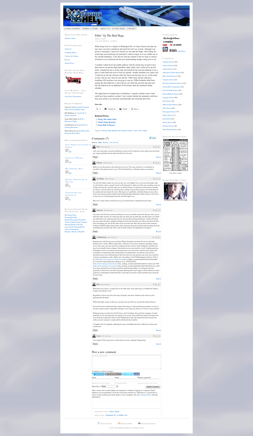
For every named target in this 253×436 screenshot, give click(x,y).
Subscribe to (96, 386)
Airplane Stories (168, 62)
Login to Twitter (127, 374)
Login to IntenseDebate (98, 374)
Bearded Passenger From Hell (75, 220)
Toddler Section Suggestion (73, 193)
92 (69, 199)
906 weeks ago (105, 147)
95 (69, 186)
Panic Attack (114, 411)
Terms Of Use (69, 63)
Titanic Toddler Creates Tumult (76, 222)
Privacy (67, 59)
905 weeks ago (112, 237)
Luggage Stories (168, 97)
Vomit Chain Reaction (107, 122)
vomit (139, 130)
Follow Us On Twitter (106, 423)
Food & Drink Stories (170, 90)
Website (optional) (144, 377)
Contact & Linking (71, 56)
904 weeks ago (105, 284)
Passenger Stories (169, 111)
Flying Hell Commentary (171, 87)
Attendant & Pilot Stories (172, 72)
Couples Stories (168, 79)
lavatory (130, 130)
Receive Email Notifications (147, 423)
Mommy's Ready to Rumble (75, 231)
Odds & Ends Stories (170, 104)
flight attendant (112, 130)
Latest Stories (72, 29)
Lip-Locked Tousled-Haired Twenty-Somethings (74, 228)
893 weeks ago (106, 336)
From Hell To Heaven (106, 125)
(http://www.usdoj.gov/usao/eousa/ (110, 259)
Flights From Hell (126, 16)
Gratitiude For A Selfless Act (116, 415)
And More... (182, 51)
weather (144, 130)
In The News (119, 29)
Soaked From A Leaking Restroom (76, 126)
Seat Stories (167, 119)
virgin (135, 130)
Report (158, 157)
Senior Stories (167, 122)
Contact (131, 29)
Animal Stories (168, 69)
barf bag (104, 130)
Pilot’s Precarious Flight (74, 120)
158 (70, 162)
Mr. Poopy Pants (70, 215)
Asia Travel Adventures (73, 96)
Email (117, 377)
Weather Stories (168, 126)
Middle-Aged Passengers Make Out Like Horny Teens (77, 108)
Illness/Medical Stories (106, 41)
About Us (105, 29)
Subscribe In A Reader (126, 423)
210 (70, 151)
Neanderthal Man (74, 168)
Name (94, 377)
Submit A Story (90, 29)
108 (70, 173)
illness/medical (122, 130)
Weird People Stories (170, 129)
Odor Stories (167, 108)
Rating (105, 142)
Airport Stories (168, 65)
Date (100, 142)
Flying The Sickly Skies (107, 119)
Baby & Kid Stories (169, 76)
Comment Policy (146, 395)
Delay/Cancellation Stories (172, 83)
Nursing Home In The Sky (74, 224)
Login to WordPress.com (113, 374)
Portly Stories (167, 115)
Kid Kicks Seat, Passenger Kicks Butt (77, 132)
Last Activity (113, 142)
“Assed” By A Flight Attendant (75, 114)
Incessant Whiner (74, 158)
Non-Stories (167, 101)
